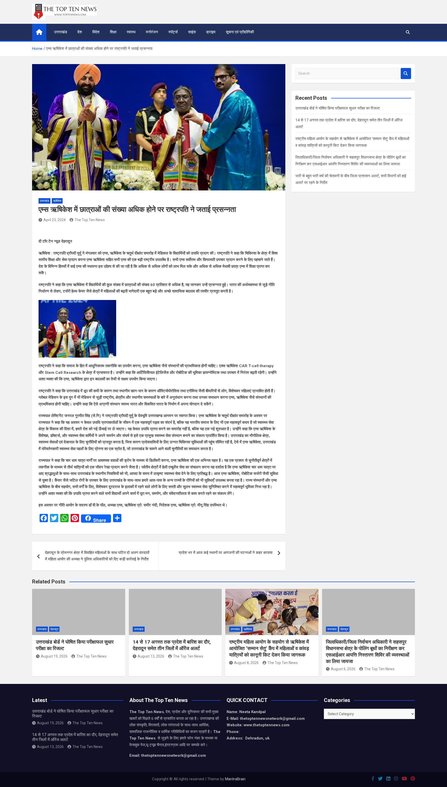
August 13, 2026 (151, 656)
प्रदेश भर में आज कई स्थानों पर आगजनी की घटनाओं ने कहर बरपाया (225, 552)
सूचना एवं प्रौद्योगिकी (240, 32)
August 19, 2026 (54, 656)
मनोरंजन (152, 32)
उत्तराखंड (60, 32)
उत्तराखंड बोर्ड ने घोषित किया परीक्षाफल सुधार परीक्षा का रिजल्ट (337, 108)
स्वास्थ (131, 32)
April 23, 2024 (54, 220)
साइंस (192, 32)
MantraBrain (235, 779)
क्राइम (210, 32)
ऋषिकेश (57, 201)
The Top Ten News (89, 220)
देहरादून (54, 629)
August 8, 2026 (246, 663)
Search (406, 73)
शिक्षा (113, 32)
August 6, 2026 (343, 669)
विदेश (96, 32)
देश (79, 32)
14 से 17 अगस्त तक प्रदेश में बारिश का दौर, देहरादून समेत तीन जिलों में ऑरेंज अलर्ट (172, 645)
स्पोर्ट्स (173, 32)
